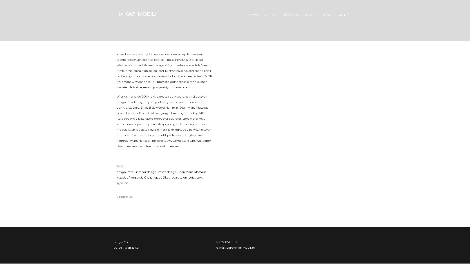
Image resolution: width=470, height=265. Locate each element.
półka (164, 177)
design (121, 172)
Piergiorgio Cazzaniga (143, 177)
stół (199, 177)
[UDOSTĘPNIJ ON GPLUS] (132, 203)
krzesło (121, 177)
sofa (192, 177)
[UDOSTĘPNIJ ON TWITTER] (119, 203)
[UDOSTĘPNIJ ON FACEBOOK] (126, 203)
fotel (131, 172)
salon (183, 177)
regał (174, 177)
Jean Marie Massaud (192, 172)
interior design (146, 172)
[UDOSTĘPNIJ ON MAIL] (145, 203)
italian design (167, 172)
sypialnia (122, 183)
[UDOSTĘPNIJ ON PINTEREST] (138, 203)
